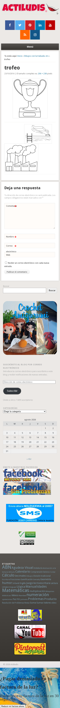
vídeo (53, 603)
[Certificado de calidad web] (27, 538)
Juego (29, 583)
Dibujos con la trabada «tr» (36, 56)
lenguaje (12, 587)
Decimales (20, 575)
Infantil (15, 583)
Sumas (39, 602)
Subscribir (12, 391)
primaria (24, 599)
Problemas (36, 599)
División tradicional (42, 576)
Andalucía (38, 568)
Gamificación (27, 579)
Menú (30, 46)
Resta (26, 603)
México (15, 595)
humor (7, 583)
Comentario (11, 207)
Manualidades (36, 586)
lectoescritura (41, 583)
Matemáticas (15, 590)
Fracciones (15, 579)
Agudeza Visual (22, 568)
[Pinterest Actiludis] (30, 649)
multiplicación (37, 591)
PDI (18, 599)
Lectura (54, 583)
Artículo (12, 572)
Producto (50, 599)
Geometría (45, 579)
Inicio (19, 56)
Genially (36, 580)
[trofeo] (30, 98)
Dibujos (29, 576)
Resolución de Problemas (13, 603)
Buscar (6, 286)
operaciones (7, 599)
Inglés (23, 583)
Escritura (6, 579)
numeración (38, 594)
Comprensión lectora (40, 572)
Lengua (5, 587)
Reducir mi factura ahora (12, 706)
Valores (47, 602)
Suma (33, 602)
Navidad (22, 595)
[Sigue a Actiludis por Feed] (25, 35)
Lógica (21, 586)
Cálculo (8, 575)
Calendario (22, 571)
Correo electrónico (11, 248)
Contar (52, 572)
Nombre (11, 237)
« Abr (29, 459)
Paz (14, 599)
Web (8, 255)
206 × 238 (42, 74)
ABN (6, 567)
